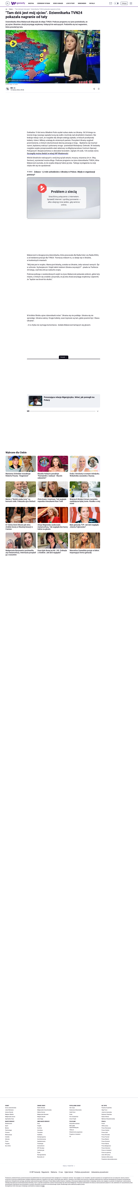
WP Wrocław (40, 1148)
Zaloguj (124, 3)
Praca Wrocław (106, 1134)
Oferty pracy (105, 1125)
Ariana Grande (9, 1112)
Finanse (7, 1132)
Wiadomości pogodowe (75, 1132)
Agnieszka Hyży (9, 1119)
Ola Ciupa (72, 1107)
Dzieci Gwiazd (58, 3)
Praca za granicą (106, 1152)
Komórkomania (41, 1139)
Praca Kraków (105, 1130)
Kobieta (7, 1137)
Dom (38, 1123)
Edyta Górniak (41, 1107)
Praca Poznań (105, 1137)
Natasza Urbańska (107, 1114)
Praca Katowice (106, 1148)
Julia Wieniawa (9, 1110)
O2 (70, 1136)
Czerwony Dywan (43, 3)
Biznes (7, 1128)
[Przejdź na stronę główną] (8, 5)
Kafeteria (39, 1134)
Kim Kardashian (73, 1116)
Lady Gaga (40, 1119)
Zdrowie (7, 1139)
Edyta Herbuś (105, 1116)
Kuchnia (39, 1128)
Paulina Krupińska (107, 1107)
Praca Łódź (105, 1132)
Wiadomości (8, 1123)
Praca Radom (105, 1139)
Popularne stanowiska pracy (109, 1159)
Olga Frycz (104, 1110)
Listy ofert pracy (106, 1154)
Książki (39, 1125)
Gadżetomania (41, 1141)
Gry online (8, 1146)
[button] (116, 3)
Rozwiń (63, 357)
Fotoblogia (40, 1143)
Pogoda (7, 1143)
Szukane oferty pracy (107, 1157)
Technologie (8, 1130)
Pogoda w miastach (74, 1134)
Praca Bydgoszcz (106, 1146)
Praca (6, 1141)
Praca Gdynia (105, 1143)
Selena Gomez (41, 1112)
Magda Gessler (41, 1116)
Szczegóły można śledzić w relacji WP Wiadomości (47, 153)
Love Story (70, 3)
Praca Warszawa (106, 1128)
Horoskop (40, 1130)
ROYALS (92, 3)
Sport (6, 1125)
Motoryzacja (8, 1134)
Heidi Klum (72, 1112)
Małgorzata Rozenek (42, 1114)
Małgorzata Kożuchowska (44, 1110)
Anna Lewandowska (10, 1107)
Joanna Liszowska (107, 1112)
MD (11, 88)
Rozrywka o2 (40, 1157)
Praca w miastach (106, 1150)
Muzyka (31, 3)
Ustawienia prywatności (99, 1172)
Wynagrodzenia (41, 1154)
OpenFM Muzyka (73, 1127)
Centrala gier (40, 1150)
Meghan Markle (9, 1114)
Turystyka (40, 1132)
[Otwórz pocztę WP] (110, 3)
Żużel (38, 1152)
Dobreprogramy (41, 1137)
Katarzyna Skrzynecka (75, 1110)
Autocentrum (40, 1146)
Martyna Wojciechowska (108, 1119)
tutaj (43, 1186)
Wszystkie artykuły (74, 1123)
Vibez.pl (71, 1130)
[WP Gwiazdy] (19, 3)
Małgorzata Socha (10, 1116)
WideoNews (82, 3)
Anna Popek (72, 1119)
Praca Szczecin (106, 1141)
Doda (70, 1114)
